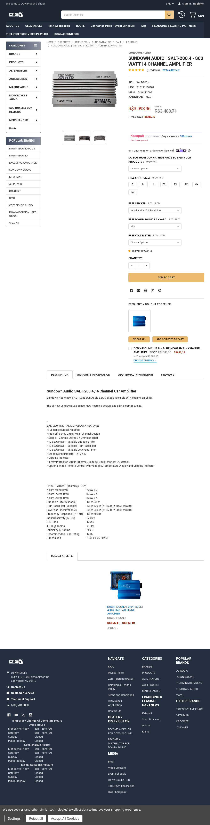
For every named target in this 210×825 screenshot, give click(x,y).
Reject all (36, 818)
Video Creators (117, 767)
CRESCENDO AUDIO (21, 205)
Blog (111, 761)
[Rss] (23, 715)
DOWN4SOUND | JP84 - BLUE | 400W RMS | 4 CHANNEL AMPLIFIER (125, 610)
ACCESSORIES (18, 78)
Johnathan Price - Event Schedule (113, 25)
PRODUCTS (16, 62)
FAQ (143, 25)
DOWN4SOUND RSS (66, 34)
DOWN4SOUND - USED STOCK (23, 214)
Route (13, 128)
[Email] (139, 290)
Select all (139, 339)
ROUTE (80, 25)
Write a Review (171, 70)
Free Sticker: (144, 203)
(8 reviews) (153, 70)
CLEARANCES (33, 25)
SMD (12, 198)
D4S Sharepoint (117, 792)
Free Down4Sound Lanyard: (154, 219)
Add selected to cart (170, 339)
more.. (179, 695)
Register (198, 3)
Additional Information (135, 374)
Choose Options (144, 360)
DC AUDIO (15, 191)
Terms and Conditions (121, 695)
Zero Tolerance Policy (120, 678)
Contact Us (114, 711)
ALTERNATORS (18, 70)
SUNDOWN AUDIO (20, 169)
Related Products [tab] (62, 556)
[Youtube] (16, 715)
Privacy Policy (116, 672)
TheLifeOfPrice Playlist (121, 785)
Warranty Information (93, 374)
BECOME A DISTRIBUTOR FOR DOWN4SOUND (119, 743)
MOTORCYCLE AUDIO (18, 97)
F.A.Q (111, 666)
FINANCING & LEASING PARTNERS (174, 25)
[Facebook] (131, 290)
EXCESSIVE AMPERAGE (23, 162)
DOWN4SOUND (18, 155)
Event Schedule (117, 773)
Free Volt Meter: (146, 235)
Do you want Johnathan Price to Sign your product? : (159, 159)
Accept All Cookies (65, 818)
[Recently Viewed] (182, 15)
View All (14, 223)
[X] (153, 290)
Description (59, 374)
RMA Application (59, 25)
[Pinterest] (160, 290)
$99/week (186, 136)
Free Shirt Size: (145, 177)
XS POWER (15, 183)
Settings (14, 818)
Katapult (147, 713)
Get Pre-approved (139, 140)
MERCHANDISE (18, 120)
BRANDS (14, 54)
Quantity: (135, 258)
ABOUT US (12, 25)
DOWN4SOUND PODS (22, 148)
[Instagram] (30, 715)
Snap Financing (151, 719)
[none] (84, 89)
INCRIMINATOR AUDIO (189, 682)
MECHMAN (15, 176)
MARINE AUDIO (18, 87)
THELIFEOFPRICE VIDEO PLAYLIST (27, 34)
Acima (146, 725)
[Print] (145, 290)
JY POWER (182, 727)
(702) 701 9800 (20, 705)
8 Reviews (167, 374)
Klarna (146, 731)
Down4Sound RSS (119, 779)
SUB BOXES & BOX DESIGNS (20, 109)
